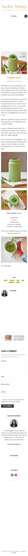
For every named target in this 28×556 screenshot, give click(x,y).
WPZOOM (14, 552)
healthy (12, 280)
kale (18, 280)
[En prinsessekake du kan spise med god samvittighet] (8, 338)
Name (2, 376)
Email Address (5, 384)
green (5, 280)
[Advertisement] (14, 36)
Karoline (13, 291)
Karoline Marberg (14, 6)
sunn (17, 282)
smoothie (11, 282)
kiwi (23, 280)
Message (3, 361)
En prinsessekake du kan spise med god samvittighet (19, 338)
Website (3, 392)
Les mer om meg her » (14, 444)
